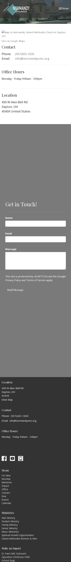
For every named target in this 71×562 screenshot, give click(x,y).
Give (4, 496)
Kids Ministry (8, 517)
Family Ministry (10, 524)
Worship (6, 478)
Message (10, 249)
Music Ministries (10, 531)
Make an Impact (11, 548)
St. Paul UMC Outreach (14, 553)
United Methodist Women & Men (19, 538)
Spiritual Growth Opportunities (18, 535)
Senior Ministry (10, 528)
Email (8, 233)
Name (9, 217)
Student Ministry (10, 521)
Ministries (7, 482)
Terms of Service (36, 280)
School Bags (8, 560)
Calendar (6, 503)
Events (5, 499)
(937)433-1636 (24, 54)
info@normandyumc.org (32, 58)
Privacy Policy (13, 280)
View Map (7, 399)
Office (5, 489)
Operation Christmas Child (16, 557)
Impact (5, 485)
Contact (6, 492)
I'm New (6, 475)
